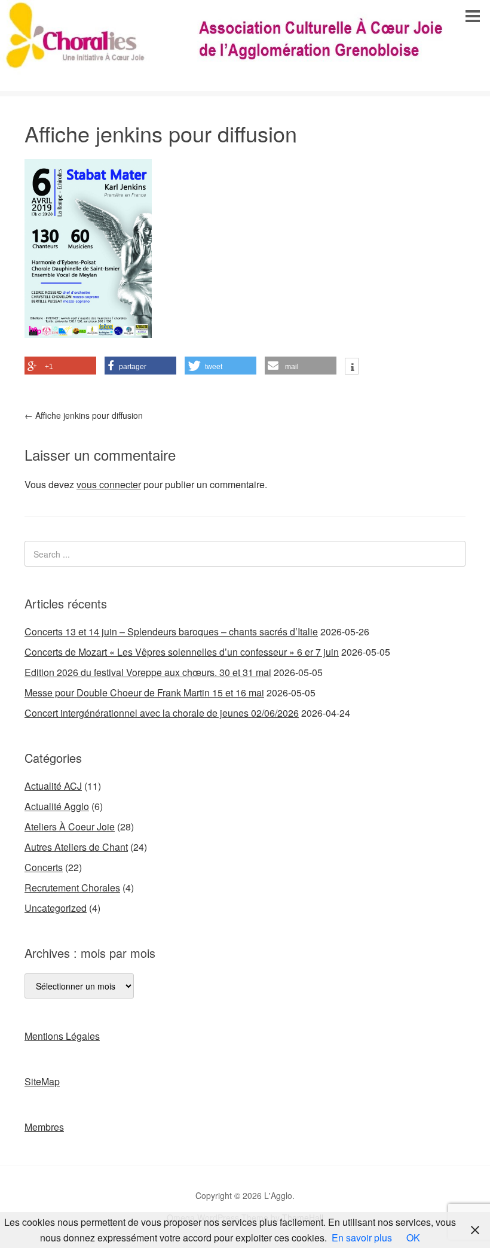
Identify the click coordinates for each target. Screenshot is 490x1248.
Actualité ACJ (53, 786)
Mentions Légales (62, 1036)
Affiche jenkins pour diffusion (83, 415)
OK (413, 1237)
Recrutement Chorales (72, 887)
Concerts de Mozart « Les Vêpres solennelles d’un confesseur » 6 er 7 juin (181, 652)
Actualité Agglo (56, 806)
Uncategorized (55, 908)
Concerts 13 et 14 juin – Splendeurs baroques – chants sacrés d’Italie (171, 631)
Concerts (43, 867)
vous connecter (108, 484)
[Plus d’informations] (351, 367)
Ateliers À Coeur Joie (69, 826)
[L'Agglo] (245, 79)
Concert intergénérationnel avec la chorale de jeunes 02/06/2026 (161, 713)
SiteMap (42, 1081)
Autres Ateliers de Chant (76, 847)
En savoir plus (362, 1237)
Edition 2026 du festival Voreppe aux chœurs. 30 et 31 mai (147, 672)
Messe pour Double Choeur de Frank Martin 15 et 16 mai (144, 692)
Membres (44, 1127)
